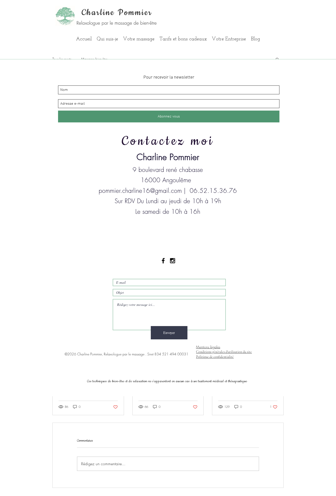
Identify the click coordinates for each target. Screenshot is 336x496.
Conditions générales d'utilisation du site (224, 352)
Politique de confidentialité (215, 357)
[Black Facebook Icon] (163, 260)
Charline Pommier (117, 12)
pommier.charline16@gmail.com (140, 190)
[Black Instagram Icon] (172, 260)
